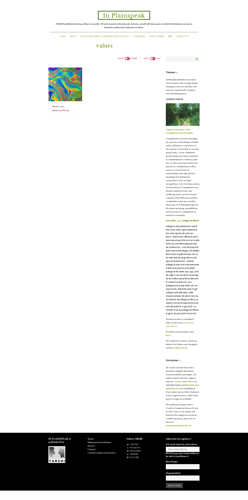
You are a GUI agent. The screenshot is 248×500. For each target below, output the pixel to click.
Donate (91, 446)
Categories (139, 36)
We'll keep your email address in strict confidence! (182, 455)
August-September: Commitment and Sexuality (104, 36)
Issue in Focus (60, 110)
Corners (178, 381)
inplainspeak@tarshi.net (178, 425)
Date (121, 58)
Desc (147, 58)
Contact (92, 449)
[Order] (152, 58)
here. (168, 335)
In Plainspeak (124, 15)
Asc (158, 58)
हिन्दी (170, 36)
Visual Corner (156, 36)
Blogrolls (175, 388)
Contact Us (182, 36)
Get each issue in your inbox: (181, 444)
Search (197, 59)
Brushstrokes (192, 385)
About (72, 36)
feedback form (179, 348)
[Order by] (127, 58)
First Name (172, 461)
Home (62, 36)
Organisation (173, 473)
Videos (190, 381)
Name (133, 58)
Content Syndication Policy (102, 452)
